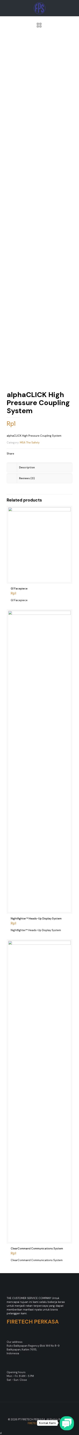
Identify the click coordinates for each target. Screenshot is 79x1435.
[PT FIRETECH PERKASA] (39, 8)
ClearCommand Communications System (37, 1248)
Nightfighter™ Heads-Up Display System (36, 918)
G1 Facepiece (19, 588)
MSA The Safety (30, 442)
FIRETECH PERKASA (39, 1423)
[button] (67, 1424)
